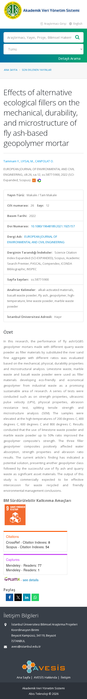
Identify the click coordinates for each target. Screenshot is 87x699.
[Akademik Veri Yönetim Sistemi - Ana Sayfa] (13, 10)
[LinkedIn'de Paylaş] (26, 597)
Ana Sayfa (10, 69)
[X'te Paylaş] (18, 597)
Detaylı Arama (69, 58)
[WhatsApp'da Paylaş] (35, 597)
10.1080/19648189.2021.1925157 (53, 226)
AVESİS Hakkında (45, 677)
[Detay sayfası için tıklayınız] (15, 514)
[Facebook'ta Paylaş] (9, 597)
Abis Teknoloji (38, 694)
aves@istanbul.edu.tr (26, 647)
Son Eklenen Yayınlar (37, 69)
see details (31, 580)
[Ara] (77, 37)
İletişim (66, 677)
